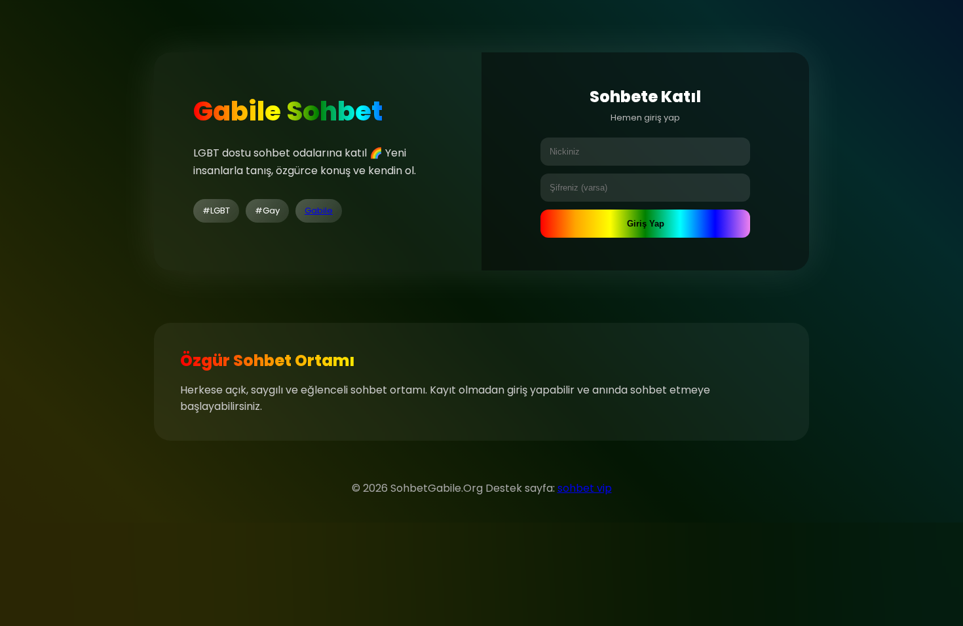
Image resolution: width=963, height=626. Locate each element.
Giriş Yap (645, 224)
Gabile (319, 210)
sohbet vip (584, 488)
